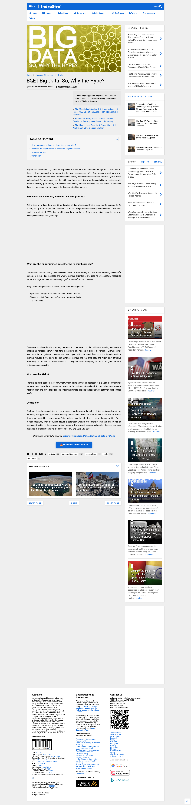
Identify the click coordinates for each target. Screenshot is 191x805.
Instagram (114, 743)
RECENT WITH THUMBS (140, 96)
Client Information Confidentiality (88, 746)
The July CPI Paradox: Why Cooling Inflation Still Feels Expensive (147, 123)
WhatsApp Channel (117, 754)
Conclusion (36, 156)
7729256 (52, 786)
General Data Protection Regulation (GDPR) (84, 756)
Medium (113, 749)
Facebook (113, 738)
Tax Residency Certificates (85, 766)
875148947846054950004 (47, 762)
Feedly (112, 740)
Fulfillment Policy (82, 754)
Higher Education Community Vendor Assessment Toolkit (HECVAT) (86, 761)
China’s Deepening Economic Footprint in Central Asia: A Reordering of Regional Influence (144, 410)
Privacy (134, 13)
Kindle (60, 75)
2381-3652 (39, 753)
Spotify (112, 753)
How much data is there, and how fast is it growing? (53, 145)
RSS (33, 18)
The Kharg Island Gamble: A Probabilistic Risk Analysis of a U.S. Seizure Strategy (95, 126)
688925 (51, 771)
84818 (41, 765)
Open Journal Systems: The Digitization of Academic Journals (144, 332)
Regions (47, 13)
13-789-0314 (49, 773)
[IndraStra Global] (51, 7)
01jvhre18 (41, 763)
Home (34, 13)
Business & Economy (44, 75)
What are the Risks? (40, 152)
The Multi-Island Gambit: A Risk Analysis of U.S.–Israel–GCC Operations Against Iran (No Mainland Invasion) (96, 112)
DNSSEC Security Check (84, 748)
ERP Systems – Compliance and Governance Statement (87, 751)
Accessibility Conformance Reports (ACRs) (86, 740)
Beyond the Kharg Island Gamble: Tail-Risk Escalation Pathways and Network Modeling (93, 120)
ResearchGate (115, 751)
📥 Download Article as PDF (74, 445)
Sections (64, 13)
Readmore (148, 350)
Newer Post (35, 503)
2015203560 (55, 756)
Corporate (80, 13)
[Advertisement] (48, 109)
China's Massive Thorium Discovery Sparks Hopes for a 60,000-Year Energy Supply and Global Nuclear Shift (145, 533)
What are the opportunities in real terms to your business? (56, 149)
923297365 (47, 754)
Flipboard (113, 742)
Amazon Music (115, 734)
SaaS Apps (119, 13)
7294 (49, 769)
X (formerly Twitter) (117, 756)
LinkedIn (113, 745)
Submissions (100, 13)
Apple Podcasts (115, 736)
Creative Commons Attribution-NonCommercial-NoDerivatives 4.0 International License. (87, 709)
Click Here (80, 774)
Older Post (113, 503)
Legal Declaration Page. (85, 729)
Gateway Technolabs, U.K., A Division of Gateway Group (88, 436)
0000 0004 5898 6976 (43, 760)
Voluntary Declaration (84, 768)
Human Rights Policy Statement (87, 765)
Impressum (149, 13)
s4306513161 (47, 767)
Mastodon (114, 747)
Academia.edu (115, 733)
